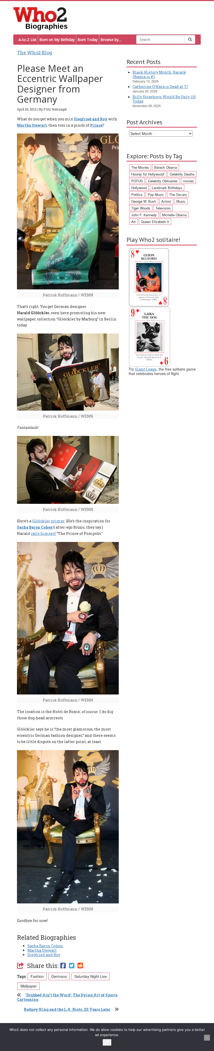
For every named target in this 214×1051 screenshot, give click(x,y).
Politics (136, 194)
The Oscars (178, 194)
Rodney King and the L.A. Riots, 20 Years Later (67, 1009)
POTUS (137, 180)
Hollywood (139, 187)
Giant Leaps (146, 369)
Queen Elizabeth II (155, 221)
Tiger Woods (140, 208)
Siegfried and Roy (91, 118)
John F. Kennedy (144, 214)
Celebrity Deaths (182, 174)
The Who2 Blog (34, 52)
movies (188, 180)
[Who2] (40, 14)
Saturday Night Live (90, 976)
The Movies (140, 167)
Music (181, 201)
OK (107, 1042)
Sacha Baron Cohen (35, 527)
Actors (166, 201)
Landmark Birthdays (167, 187)
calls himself (43, 533)
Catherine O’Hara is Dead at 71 (160, 86)
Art (133, 221)
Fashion (37, 976)
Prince (96, 125)
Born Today (88, 39)
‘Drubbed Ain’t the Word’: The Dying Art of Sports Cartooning (67, 997)
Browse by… (110, 39)
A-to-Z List (28, 39)
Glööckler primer (48, 520)
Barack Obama (165, 167)
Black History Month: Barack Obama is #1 (159, 74)
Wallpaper (28, 986)
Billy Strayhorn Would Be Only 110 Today (164, 99)
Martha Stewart (32, 125)
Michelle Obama (174, 214)
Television (163, 208)
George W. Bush (143, 201)
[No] (207, 1038)
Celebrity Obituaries (163, 180)
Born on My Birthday (57, 39)
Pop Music (156, 194)
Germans (59, 976)
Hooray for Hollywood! (147, 174)
